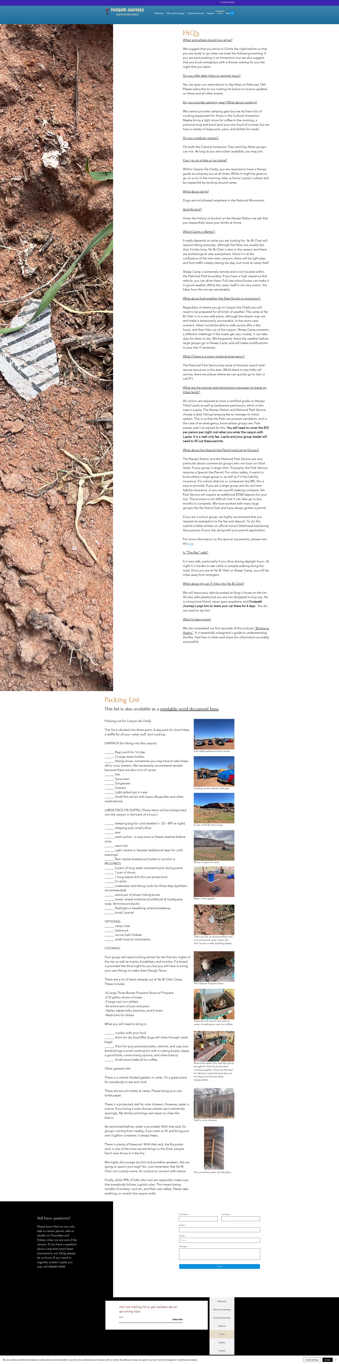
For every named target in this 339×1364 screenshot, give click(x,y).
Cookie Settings (312, 1359)
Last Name (226, 1214)
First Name (183, 1214)
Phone (182, 1236)
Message (183, 1246)
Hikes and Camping (222, 1309)
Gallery (222, 1342)
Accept (327, 1359)
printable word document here (189, 709)
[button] (232, 12)
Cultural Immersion (222, 1318)
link (191, 543)
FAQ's (222, 1334)
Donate (222, 1351)
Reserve (222, 1326)
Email (181, 1225)
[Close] (335, 1360)
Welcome (221, 1301)
